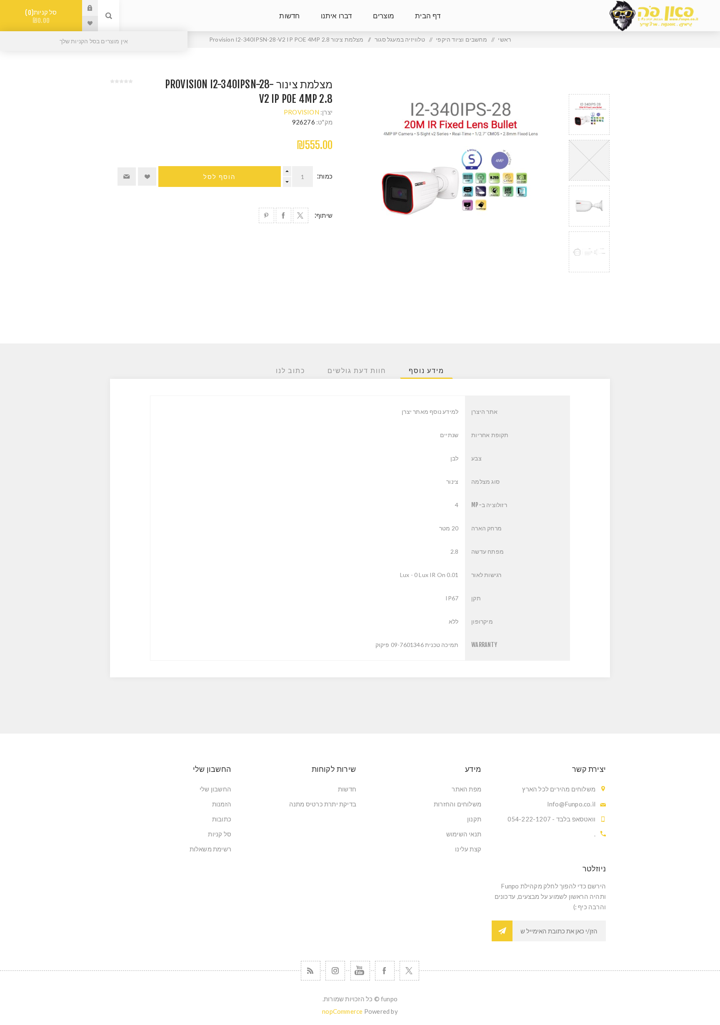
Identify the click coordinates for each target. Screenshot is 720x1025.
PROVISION (301, 112)
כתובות (221, 819)
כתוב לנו (290, 370)
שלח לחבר (127, 176)
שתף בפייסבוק (283, 215)
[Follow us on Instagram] (335, 970)
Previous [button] (589, 84)
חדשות (347, 789)
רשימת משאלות (210, 849)
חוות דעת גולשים (357, 370)
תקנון (474, 819)
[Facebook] (385, 970)
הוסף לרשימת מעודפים (147, 176)
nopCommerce (342, 1011)
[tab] (426, 370)
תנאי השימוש (463, 834)
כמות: (324, 176)
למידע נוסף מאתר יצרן (430, 411)
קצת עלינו (468, 849)
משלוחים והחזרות (457, 804)
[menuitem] (422, 788)
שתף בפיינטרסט (266, 215)
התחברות (83, 7)
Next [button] (589, 282)
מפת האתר (466, 789)
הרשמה (502, 931)
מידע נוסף (426, 370)
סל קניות (42, 16)
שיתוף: (323, 215)
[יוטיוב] (360, 970)
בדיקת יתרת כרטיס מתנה (322, 804)
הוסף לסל (219, 177)
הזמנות (221, 804)
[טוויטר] (409, 970)
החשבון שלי (215, 789)
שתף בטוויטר (300, 215)
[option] (589, 114)
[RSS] (310, 970)
